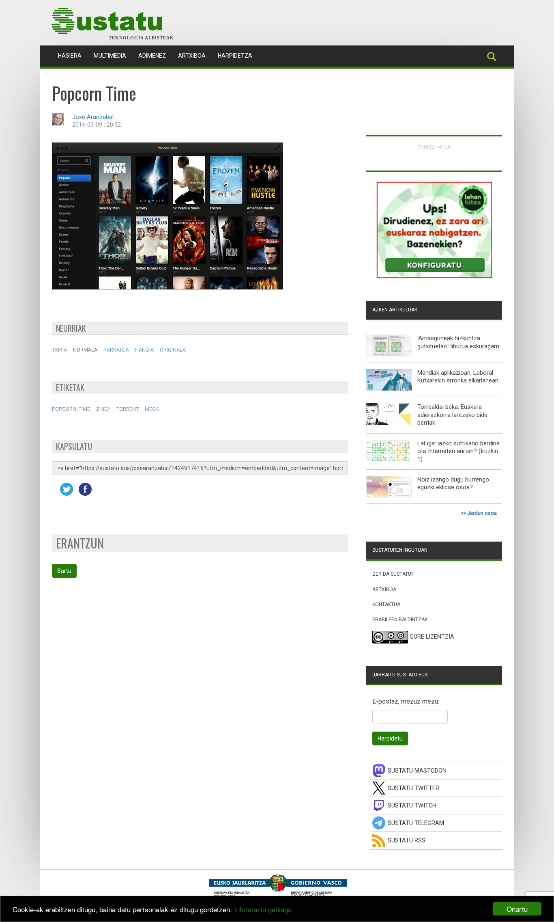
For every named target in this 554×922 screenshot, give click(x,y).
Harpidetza (235, 55)
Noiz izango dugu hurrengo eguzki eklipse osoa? (453, 483)
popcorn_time (71, 409)
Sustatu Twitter (413, 788)
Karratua (116, 350)
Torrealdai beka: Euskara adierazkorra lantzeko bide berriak (452, 414)
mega (152, 409)
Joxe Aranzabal (93, 117)
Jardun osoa (482, 513)
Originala (173, 350)
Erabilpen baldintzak (399, 619)
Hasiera (73, 55)
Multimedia (110, 55)
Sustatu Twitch (412, 805)
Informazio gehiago (263, 909)
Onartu (517, 909)
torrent (127, 409)
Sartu (64, 571)
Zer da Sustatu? (392, 574)
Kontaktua (386, 604)
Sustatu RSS (406, 840)
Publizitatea (434, 147)
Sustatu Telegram (416, 823)
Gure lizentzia (432, 637)
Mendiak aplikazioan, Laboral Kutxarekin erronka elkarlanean (457, 376)
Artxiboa (192, 55)
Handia (144, 350)
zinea (103, 409)
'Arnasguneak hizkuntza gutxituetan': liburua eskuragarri (458, 342)
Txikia (59, 350)
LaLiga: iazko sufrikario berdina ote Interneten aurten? (458, 447)
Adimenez (152, 55)
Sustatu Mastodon (417, 770)
